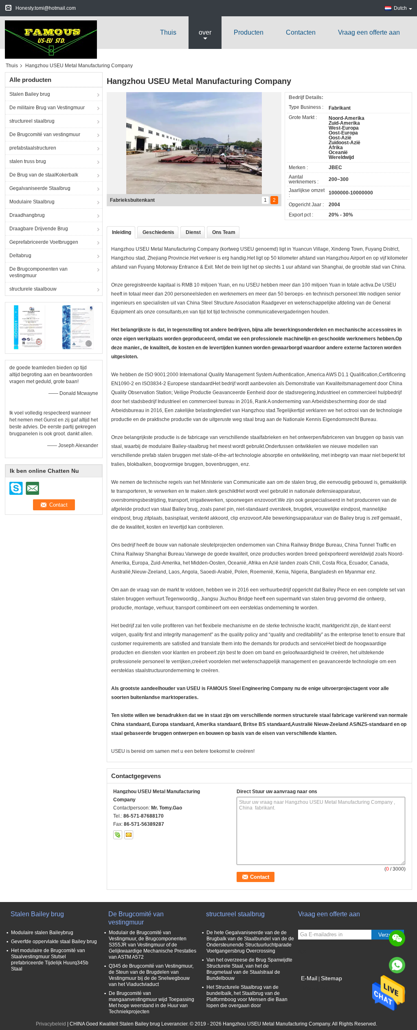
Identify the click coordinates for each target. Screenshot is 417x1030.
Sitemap (331, 978)
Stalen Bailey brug (29, 94)
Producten (248, 32)
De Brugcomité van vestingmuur (44, 134)
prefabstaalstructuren (32, 148)
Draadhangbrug (27, 215)
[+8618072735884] (397, 965)
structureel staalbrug (32, 121)
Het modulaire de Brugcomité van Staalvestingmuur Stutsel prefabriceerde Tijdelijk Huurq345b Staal (49, 960)
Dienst (193, 232)
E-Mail (309, 978)
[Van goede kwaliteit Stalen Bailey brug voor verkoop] (29, 327)
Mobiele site (316, 988)
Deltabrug (20, 255)
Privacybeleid (51, 1024)
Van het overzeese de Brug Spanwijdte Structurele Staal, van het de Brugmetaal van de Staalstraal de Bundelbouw (249, 969)
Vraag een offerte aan (369, 32)
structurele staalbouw (33, 289)
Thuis (168, 32)
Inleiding (121, 232)
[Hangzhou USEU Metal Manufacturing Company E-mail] (128, 834)
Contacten (301, 32)
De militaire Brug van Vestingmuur (47, 107)
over (205, 32)
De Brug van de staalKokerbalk (43, 175)
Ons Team (223, 232)
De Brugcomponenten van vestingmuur (38, 272)
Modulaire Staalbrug (32, 202)
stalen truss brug (27, 161)
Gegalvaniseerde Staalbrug (39, 188)
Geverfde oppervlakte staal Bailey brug (54, 941)
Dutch (400, 8)
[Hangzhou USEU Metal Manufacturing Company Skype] (117, 834)
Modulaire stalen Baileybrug (42, 932)
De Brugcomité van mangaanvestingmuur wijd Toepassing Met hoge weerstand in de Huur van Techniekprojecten (151, 1002)
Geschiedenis (158, 232)
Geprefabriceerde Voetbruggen (43, 242)
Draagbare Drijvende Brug (38, 229)
